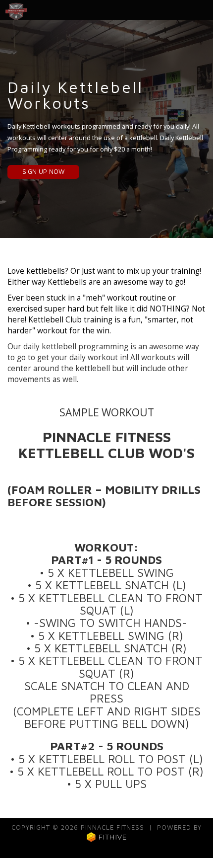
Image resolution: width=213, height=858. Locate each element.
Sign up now (43, 171)
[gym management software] (106, 836)
